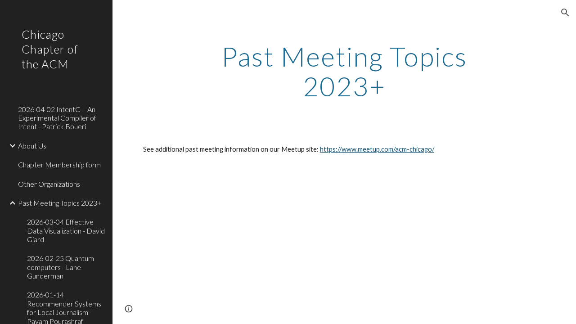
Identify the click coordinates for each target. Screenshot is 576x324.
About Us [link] (32, 145)
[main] (344, 71)
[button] (565, 12)
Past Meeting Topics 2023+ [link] (59, 202)
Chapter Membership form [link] (59, 164)
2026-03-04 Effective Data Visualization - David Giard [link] (66, 230)
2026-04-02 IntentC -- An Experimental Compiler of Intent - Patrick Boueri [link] (57, 118)
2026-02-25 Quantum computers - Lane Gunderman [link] (60, 267)
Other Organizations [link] (49, 184)
